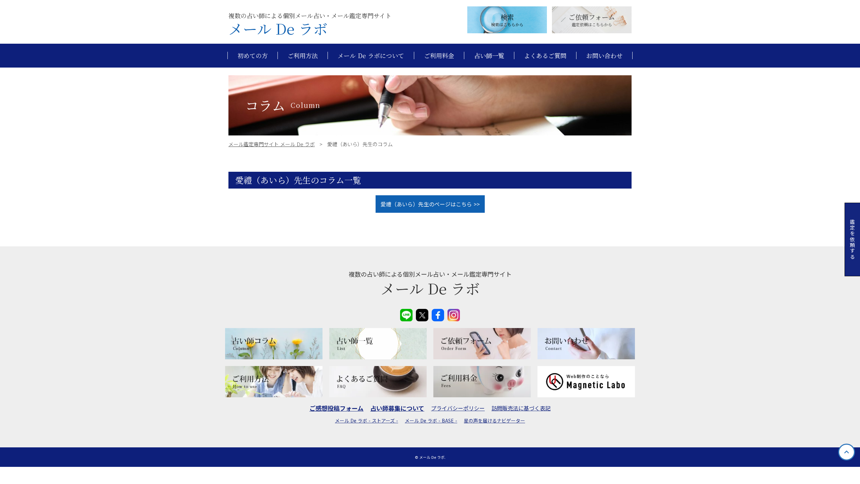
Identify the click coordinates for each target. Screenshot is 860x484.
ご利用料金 (439, 55)
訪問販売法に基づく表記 (521, 408)
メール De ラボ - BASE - (431, 420)
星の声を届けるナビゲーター (494, 420)
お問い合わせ (604, 55)
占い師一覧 (489, 55)
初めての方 (253, 55)
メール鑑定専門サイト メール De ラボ (271, 144)
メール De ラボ (278, 28)
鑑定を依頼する (852, 239)
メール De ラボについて (371, 55)
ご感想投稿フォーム (336, 408)
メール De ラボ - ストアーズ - (366, 420)
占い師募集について (397, 408)
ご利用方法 (303, 55)
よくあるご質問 (545, 55)
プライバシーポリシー (458, 408)
